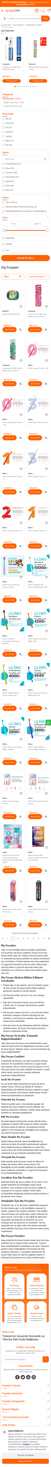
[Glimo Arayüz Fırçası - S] (38, 511)
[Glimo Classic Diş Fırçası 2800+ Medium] (12, 728)
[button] (15, 86)
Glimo (9, 168)
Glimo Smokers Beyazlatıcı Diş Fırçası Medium (11, 641)
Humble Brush (13, 164)
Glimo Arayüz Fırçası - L (37, 476)
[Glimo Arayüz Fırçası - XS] (38, 349)
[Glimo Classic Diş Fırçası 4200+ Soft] (38, 620)
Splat (9, 181)
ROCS (9, 190)
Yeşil (8, 136)
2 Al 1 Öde (11, 202)
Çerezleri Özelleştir (25, 1455)
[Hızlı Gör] (20, 329)
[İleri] (44, 938)
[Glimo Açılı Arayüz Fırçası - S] (12, 457)
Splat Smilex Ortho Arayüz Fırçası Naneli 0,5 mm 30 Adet (38, 857)
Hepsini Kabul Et (25, 1461)
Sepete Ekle (11, 81)
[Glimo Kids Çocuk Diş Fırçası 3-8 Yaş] (12, 566)
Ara (45, 18)
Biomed (32, 64)
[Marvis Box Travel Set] (12, 295)
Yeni (7, 250)
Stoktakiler (10, 238)
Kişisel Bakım (18, 25)
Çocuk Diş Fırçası (13, 106)
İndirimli (8, 244)
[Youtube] (28, 1377)
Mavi (8, 145)
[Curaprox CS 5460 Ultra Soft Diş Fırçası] (12, 49)
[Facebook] (17, 1377)
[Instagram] (34, 1377)
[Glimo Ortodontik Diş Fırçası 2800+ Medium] (38, 728)
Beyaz (9, 140)
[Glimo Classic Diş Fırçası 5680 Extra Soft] (38, 674)
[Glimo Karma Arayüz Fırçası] (12, 782)
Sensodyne (12, 177)
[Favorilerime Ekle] (21, 306)
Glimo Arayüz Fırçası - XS (38, 368)
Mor (8, 119)
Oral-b (9, 186)
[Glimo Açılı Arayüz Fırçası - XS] (12, 403)
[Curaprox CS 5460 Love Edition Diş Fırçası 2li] (38, 295)
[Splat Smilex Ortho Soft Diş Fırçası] (12, 890)
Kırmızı (9, 123)
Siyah (9, 132)
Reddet (26, 1444)
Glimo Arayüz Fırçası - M (12, 530)
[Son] (49, 938)
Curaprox (6, 64)
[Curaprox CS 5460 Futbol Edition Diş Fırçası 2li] (12, 349)
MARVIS (5, 311)
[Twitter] (23, 1377)
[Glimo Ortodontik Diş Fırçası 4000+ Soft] (12, 674)
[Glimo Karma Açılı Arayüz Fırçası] (38, 782)
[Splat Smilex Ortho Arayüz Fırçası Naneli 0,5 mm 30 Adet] (38, 836)
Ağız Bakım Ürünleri (34, 25)
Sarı (8, 127)
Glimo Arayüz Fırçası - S (37, 530)
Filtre (6, 276)
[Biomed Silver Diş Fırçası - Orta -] (39, 49)
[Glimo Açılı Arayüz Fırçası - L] (38, 403)
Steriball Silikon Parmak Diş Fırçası (21, 207)
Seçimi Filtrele (25, 258)
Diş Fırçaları (11, 98)
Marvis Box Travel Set (10, 314)
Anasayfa (7, 25)
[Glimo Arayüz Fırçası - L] (38, 457)
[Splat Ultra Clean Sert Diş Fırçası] (38, 890)
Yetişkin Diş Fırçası (14, 102)
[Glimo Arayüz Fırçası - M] (12, 511)
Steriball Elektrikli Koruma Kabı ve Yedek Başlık (26, 211)
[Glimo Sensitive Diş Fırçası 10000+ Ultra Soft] (38, 566)
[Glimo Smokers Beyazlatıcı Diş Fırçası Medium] (12, 620)
